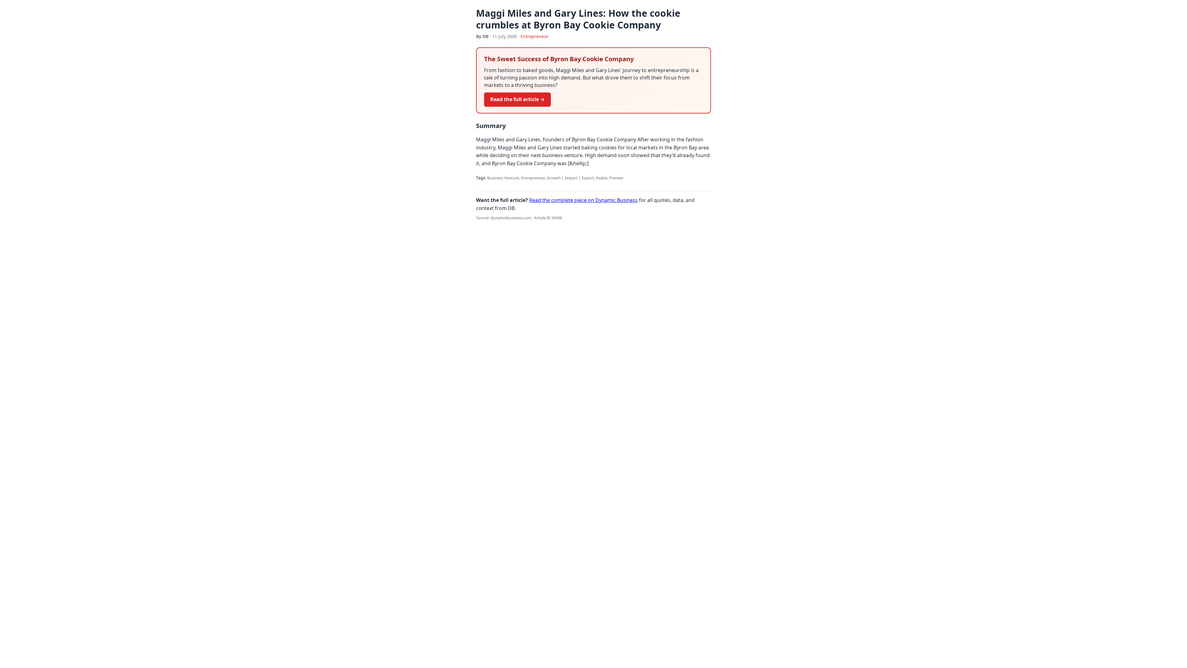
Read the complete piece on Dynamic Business (583, 200)
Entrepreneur (535, 36)
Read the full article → (517, 99)
